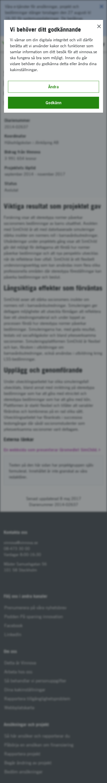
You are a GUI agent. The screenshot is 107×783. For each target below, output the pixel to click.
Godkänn (53, 102)
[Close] (99, 26)
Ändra (53, 86)
